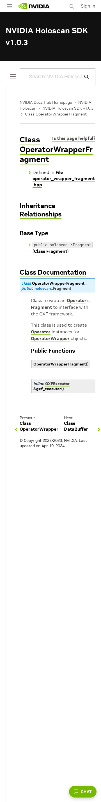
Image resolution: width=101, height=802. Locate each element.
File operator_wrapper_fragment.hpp (64, 178)
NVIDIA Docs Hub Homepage (46, 102)
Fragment (41, 307)
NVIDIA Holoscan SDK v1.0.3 (67, 108)
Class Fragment (50, 251)
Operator (76, 300)
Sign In (88, 6)
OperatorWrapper (50, 338)
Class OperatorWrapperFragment (56, 114)
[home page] (34, 6)
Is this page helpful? (73, 138)
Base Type (34, 233)
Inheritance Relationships (40, 209)
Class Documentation (53, 272)
